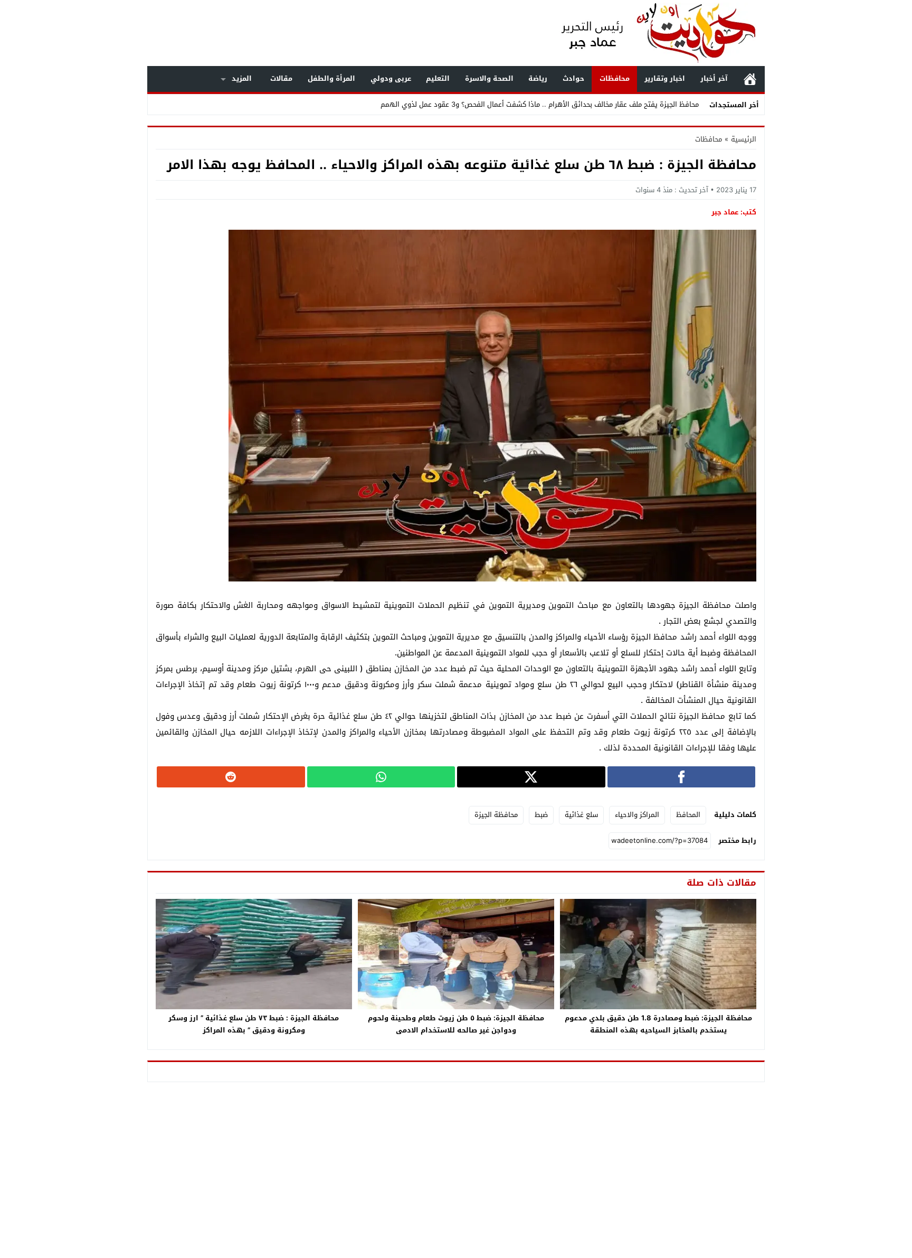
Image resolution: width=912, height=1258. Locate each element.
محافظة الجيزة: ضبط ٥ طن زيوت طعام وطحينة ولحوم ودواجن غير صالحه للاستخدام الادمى (456, 1024)
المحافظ (688, 814)
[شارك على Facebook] (681, 777)
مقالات (281, 78)
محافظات (615, 78)
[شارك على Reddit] (230, 777)
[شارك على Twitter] (531, 777)
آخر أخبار (714, 78)
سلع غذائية (581, 814)
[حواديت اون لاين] (648, 33)
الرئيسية (750, 79)
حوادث (573, 78)
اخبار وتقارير (664, 78)
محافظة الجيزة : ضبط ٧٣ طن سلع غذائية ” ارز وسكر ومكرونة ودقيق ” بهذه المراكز (253, 1024)
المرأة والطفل (331, 78)
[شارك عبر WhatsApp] (381, 777)
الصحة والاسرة (489, 78)
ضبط (541, 814)
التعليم (438, 78)
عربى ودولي (390, 78)
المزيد (242, 78)
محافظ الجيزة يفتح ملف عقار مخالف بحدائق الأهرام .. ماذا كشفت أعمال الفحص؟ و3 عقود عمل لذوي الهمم (540, 104)
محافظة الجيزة (496, 814)
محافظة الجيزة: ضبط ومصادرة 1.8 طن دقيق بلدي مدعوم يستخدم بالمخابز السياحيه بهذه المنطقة (658, 1024)
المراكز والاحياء (637, 814)
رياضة (537, 78)
